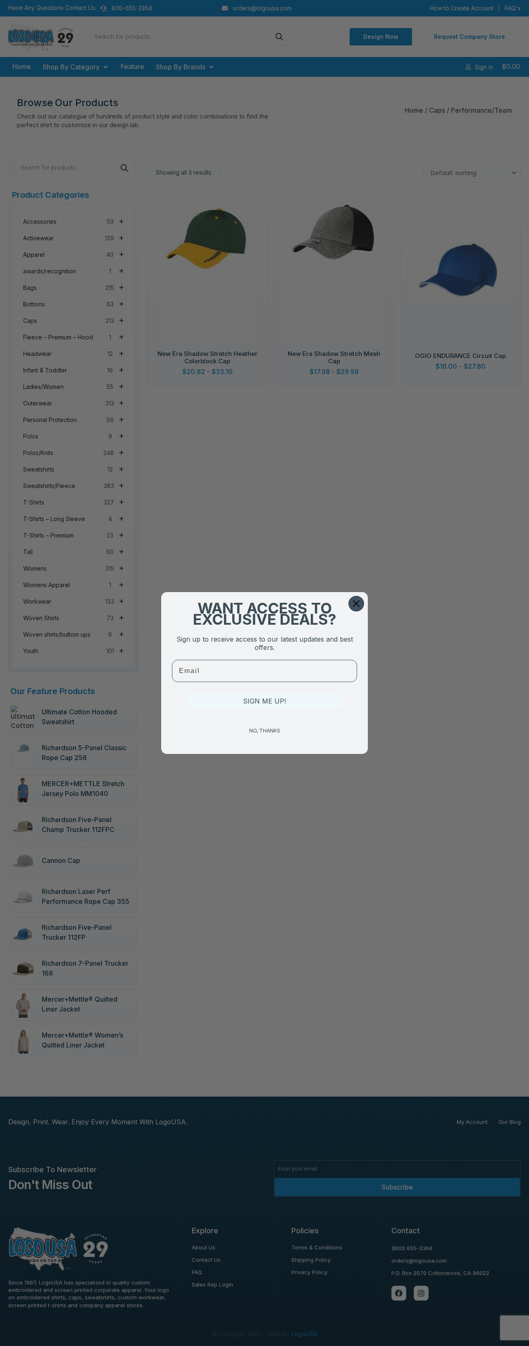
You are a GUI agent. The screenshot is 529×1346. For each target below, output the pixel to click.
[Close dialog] (356, 603)
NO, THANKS (264, 731)
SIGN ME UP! (264, 701)
